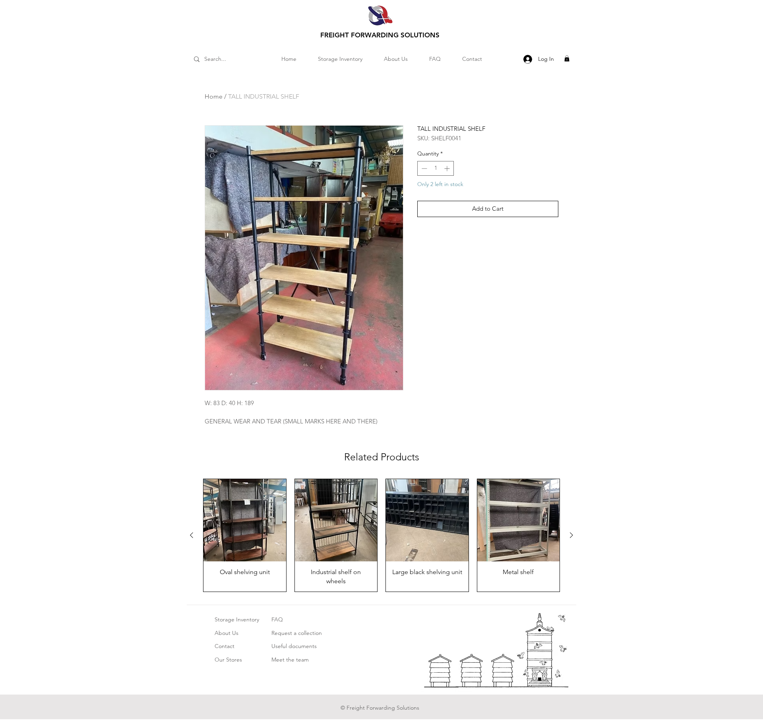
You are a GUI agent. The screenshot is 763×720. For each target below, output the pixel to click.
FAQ (277, 619)
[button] (566, 58)
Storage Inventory (237, 619)
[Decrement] (423, 168)
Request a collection (296, 633)
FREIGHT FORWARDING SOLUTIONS (380, 35)
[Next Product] (571, 535)
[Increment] (448, 168)
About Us (226, 633)
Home (214, 96)
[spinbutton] (435, 168)
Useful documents (294, 646)
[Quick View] (244, 520)
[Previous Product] (191, 535)
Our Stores (228, 659)
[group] (381, 535)
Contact (224, 646)
